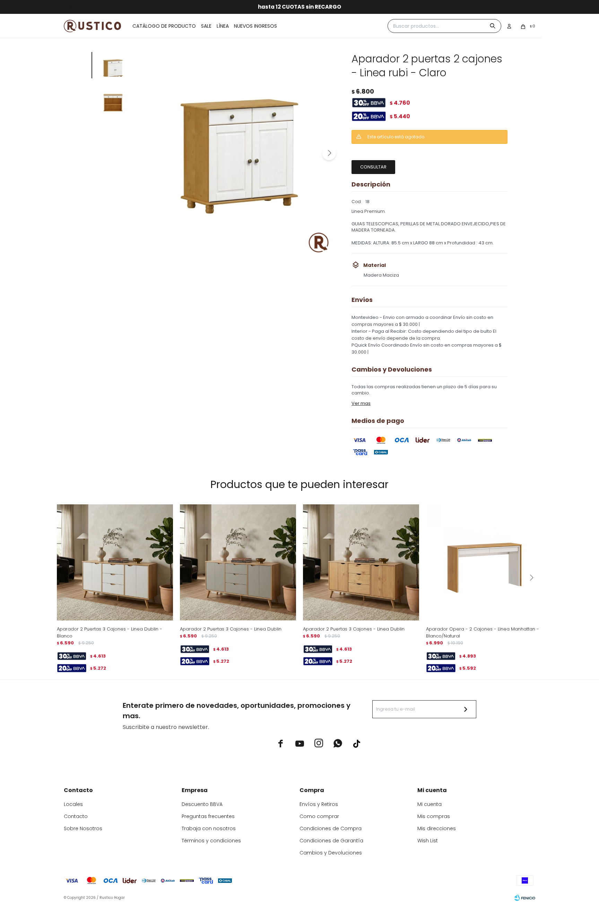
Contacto (76, 816)
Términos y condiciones (211, 840)
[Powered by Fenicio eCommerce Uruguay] (524, 898)
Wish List (427, 840)
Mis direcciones (436, 828)
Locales (73, 804)
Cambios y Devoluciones (331, 852)
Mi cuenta (429, 804)
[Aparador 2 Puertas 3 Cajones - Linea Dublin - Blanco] (115, 562)
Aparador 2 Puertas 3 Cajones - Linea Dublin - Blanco (109, 632)
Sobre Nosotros (83, 828)
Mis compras (433, 816)
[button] (329, 153)
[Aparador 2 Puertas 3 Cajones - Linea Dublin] (238, 562)
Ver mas (361, 403)
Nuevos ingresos (255, 26)
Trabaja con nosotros (209, 828)
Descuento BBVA (202, 804)
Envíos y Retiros (319, 804)
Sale (206, 26)
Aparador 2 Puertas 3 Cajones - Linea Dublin (230, 629)
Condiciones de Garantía (331, 840)
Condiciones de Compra (331, 828)
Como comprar (319, 816)
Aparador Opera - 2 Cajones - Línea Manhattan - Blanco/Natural (482, 632)
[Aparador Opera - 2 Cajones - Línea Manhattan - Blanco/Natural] (484, 562)
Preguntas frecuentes (208, 816)
